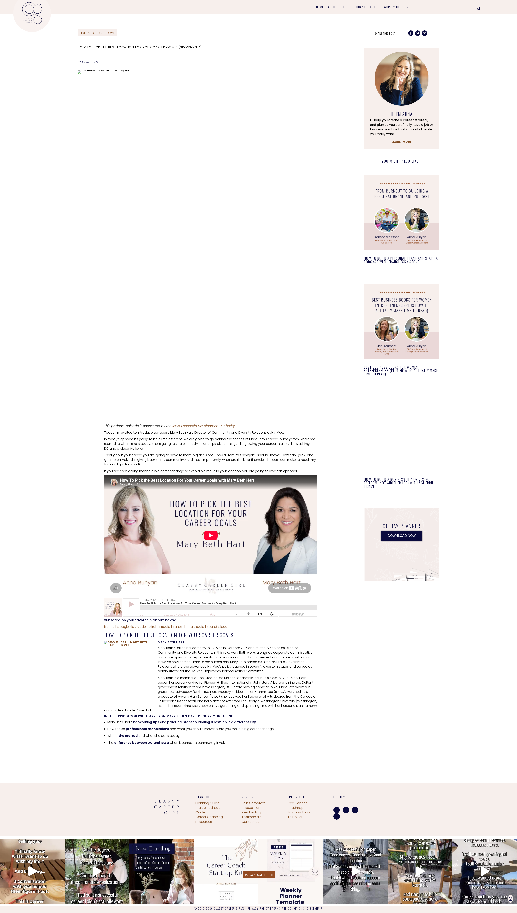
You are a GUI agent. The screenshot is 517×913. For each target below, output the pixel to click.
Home (320, 7)
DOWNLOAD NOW (402, 535)
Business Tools (299, 812)
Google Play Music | (132, 626)
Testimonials (251, 817)
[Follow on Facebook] (336, 810)
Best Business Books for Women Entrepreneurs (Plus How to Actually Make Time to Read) (401, 370)
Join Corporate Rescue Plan (254, 805)
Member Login (253, 812)
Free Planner (297, 803)
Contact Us (250, 821)
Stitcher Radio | (160, 626)
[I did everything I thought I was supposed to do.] (97, 871)
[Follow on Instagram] (346, 810)
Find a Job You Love (97, 32)
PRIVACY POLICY (258, 908)
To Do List (295, 817)
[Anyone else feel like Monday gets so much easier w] (290, 871)
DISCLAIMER (315, 908)
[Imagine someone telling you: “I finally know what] (32, 871)
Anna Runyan (91, 62)
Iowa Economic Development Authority (203, 425)
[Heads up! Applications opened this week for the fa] (161, 871)
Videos (374, 7)
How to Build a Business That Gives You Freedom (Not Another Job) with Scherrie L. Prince (400, 483)
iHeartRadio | (195, 626)
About (332, 7)
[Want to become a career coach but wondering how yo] (226, 871)
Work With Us (394, 7)
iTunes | (110, 626)
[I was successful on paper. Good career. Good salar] (355, 871)
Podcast (359, 7)
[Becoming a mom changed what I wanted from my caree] (484, 871)
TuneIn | (178, 626)
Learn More (402, 142)
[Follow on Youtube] (336, 816)
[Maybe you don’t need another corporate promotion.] (420, 871)
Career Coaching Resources (209, 819)
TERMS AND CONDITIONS (288, 908)
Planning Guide (207, 803)
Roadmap (296, 807)
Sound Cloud (217, 626)
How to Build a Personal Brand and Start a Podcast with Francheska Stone (401, 260)
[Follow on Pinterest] (355, 810)
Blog (345, 7)
